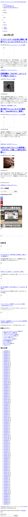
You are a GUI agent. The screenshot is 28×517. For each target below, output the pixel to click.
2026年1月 (6, 361)
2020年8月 (6, 460)
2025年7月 (6, 370)
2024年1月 (6, 397)
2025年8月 (6, 369)
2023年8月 (6, 405)
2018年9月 (6, 494)
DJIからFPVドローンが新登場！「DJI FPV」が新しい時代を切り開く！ (13, 150)
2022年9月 (6, 422)
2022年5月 (6, 428)
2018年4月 (6, 502)
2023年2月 (6, 414)
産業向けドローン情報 (9, 332)
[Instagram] (14, 200)
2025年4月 (6, 375)
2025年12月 (6, 363)
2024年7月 (6, 388)
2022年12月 (6, 417)
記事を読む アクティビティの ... (9, 70)
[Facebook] (14, 198)
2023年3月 (6, 413)
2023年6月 (6, 408)
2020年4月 (6, 466)
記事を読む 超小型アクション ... (9, 144)
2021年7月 (6, 443)
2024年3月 (6, 394)
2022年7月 (6, 425)
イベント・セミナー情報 (9, 335)
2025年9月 (6, 367)
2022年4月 (6, 429)
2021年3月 (6, 449)
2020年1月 (6, 470)
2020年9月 (6, 458)
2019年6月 (6, 481)
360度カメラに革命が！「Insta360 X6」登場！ (12, 271)
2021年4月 (6, 447)
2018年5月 (6, 500)
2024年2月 (6, 396)
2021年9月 (6, 440)
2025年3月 (6, 376)
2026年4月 (6, 357)
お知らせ (5, 344)
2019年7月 (6, 479)
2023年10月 (6, 402)
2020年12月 (6, 454)
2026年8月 (6, 351)
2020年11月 (6, 455)
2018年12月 (6, 490)
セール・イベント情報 (9, 338)
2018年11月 (6, 491)
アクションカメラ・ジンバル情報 (16, 45)
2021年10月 (6, 438)
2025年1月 (6, 379)
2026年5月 (6, 355)
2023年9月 (6, 404)
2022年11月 (6, 419)
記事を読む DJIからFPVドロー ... (9, 185)
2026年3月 (6, 358)
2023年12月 (6, 399)
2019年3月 (6, 485)
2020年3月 (6, 467)
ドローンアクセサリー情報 (10, 334)
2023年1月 (6, 416)
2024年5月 (6, 391)
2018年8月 (6, 496)
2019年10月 (6, 475)
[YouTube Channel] (14, 205)
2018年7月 (6, 497)
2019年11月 (6, 473)
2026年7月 (6, 352)
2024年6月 (6, 390)
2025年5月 (6, 373)
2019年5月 (6, 482)
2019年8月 (6, 478)
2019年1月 (6, 488)
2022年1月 (6, 434)
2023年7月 (6, 407)
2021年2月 (6, 451)
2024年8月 (6, 387)
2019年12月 (6, 472)
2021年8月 (6, 441)
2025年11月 (6, 364)
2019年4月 (6, 484)
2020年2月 (6, 469)
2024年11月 (6, 382)
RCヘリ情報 (6, 341)
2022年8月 (6, 423)
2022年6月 (6, 426)
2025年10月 (6, 366)
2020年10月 (6, 457)
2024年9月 (6, 385)
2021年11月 (6, 437)
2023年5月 (6, 410)
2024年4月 (6, 393)
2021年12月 (6, 435)
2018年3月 (6, 504)
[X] (14, 202)
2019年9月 (6, 476)
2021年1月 (6, 452)
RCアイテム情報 (7, 343)
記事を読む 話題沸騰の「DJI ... (9, 105)
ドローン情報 (11, 79)
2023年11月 (6, 401)
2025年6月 (6, 372)
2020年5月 (6, 464)
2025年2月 (6, 378)
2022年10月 (6, 420)
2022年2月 (6, 432)
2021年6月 (6, 444)
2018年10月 (6, 493)
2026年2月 (6, 360)
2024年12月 (6, 381)
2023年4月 (6, 411)
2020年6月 (6, 463)
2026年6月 (6, 354)
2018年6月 (6, 499)
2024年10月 (6, 384)
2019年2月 (6, 487)
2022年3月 (6, 431)
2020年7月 (6, 461)
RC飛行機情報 (7, 340)
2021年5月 (6, 446)
